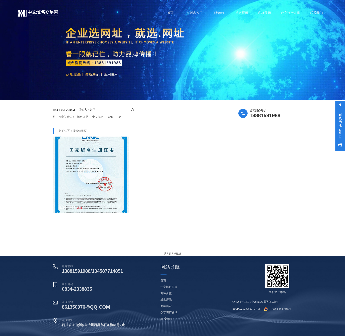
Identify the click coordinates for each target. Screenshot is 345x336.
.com (110, 116)
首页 (170, 13)
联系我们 (316, 13)
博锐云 (287, 308)
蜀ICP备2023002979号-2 (246, 308)
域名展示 (241, 13)
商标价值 (219, 13)
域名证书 (82, 116)
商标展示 (264, 13)
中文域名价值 (193, 13)
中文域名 (97, 116)
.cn (119, 116)
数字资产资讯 (290, 13)
